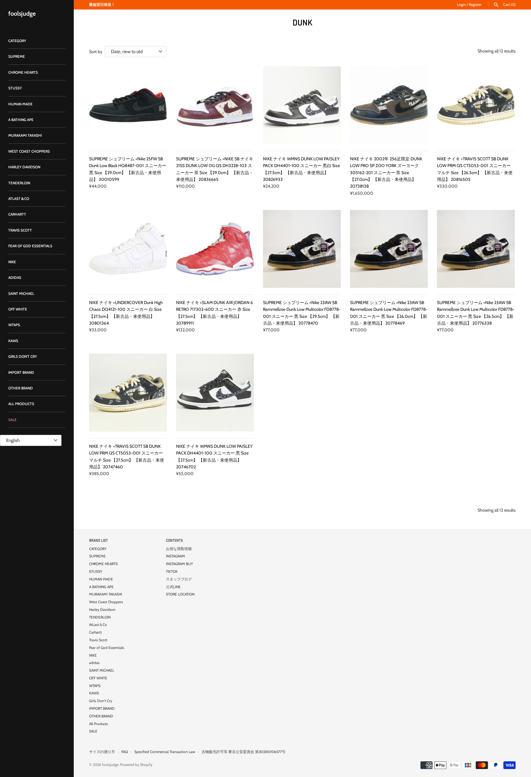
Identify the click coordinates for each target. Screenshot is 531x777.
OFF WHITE (17, 309)
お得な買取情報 (179, 549)
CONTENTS (174, 540)
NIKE (12, 262)
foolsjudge (110, 765)
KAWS (13, 341)
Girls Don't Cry (22, 356)
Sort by (95, 51)
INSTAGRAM (175, 556)
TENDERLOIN (19, 183)
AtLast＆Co (18, 199)
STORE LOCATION (180, 594)
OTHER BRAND (20, 388)
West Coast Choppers (29, 151)
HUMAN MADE (20, 104)
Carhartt (17, 214)
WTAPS (14, 325)
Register (475, 4)
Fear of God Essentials (30, 246)
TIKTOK (172, 571)
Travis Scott (20, 230)
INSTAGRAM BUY (179, 564)
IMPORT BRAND (21, 372)
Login (461, 4)
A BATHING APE (20, 120)
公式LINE (173, 587)
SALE (12, 420)
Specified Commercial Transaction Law (164, 752)
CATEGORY (17, 41)
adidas (14, 277)
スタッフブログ (179, 579)
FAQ (124, 752)
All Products (21, 404)
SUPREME (16, 56)
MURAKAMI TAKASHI (25, 135)
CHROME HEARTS (23, 72)
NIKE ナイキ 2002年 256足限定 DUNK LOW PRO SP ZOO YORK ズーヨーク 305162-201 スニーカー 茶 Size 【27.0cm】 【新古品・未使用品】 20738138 (386, 172)
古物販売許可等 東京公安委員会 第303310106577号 (243, 752)
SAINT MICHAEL (21, 293)
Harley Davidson (24, 167)
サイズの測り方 (102, 752)
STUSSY (15, 88)
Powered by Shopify (136, 765)
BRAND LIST (98, 540)
